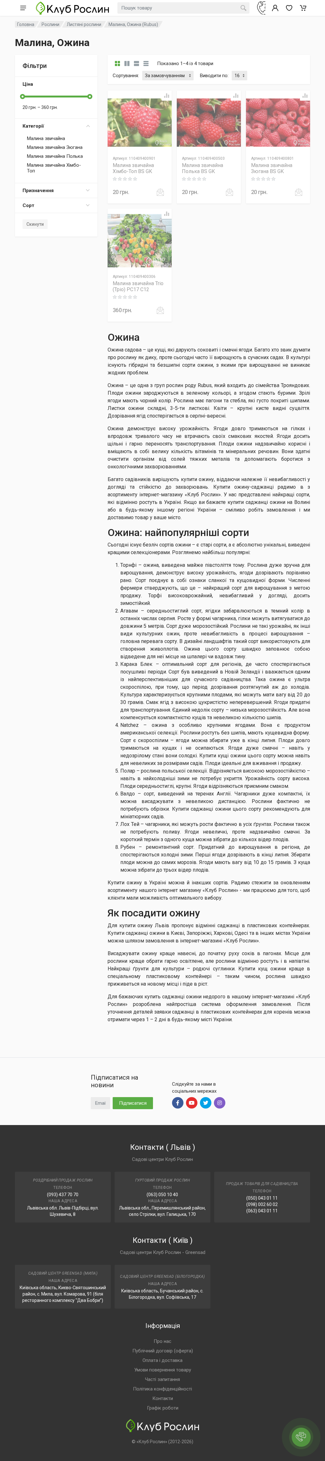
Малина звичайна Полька (55, 156)
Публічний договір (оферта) (162, 1351)
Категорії (33, 126)
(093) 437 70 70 (62, 1194)
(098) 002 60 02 (262, 1204)
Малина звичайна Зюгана (55, 147)
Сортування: (126, 75)
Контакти (162, 1398)
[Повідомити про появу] (160, 192)
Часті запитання (162, 1379)
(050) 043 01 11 (262, 1198)
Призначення (38, 190)
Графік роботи (162, 1408)
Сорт (28, 205)
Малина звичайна (46, 138)
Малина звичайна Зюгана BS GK (271, 168)
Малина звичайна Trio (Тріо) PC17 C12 (138, 286)
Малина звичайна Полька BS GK (202, 168)
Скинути (35, 224)
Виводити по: (214, 75)
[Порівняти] (167, 95)
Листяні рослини (84, 24)
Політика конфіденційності (162, 1389)
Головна (25, 24)
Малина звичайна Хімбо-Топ (54, 168)
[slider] (22, 96)
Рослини (50, 24)
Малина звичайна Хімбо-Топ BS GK (133, 168)
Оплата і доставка (162, 1360)
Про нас (162, 1341)
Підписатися (133, 1103)
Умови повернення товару (162, 1370)
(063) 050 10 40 (162, 1194)
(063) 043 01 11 (262, 1210)
